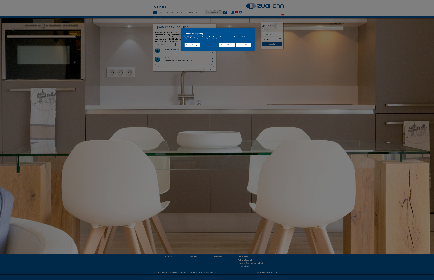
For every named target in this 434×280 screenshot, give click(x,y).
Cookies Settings (192, 45)
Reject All (243, 45)
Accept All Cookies (227, 45)
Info (217, 39)
